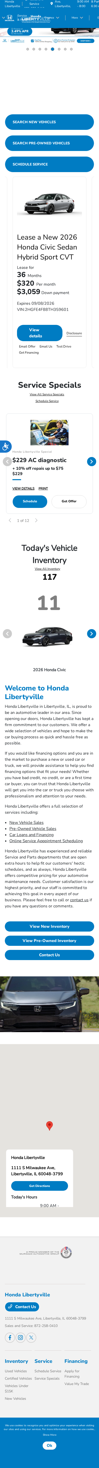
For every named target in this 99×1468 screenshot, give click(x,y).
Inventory (16, 1361)
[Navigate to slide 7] (65, 49)
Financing (76, 1361)
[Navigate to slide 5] (52, 49)
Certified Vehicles (18, 1378)
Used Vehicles (16, 1371)
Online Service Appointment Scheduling (46, 841)
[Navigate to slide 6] (59, 49)
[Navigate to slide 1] (27, 49)
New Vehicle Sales (26, 822)
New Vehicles (15, 1398)
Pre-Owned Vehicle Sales (32, 829)
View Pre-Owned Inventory (49, 941)
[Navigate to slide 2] (33, 49)
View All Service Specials (47, 394)
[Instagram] (20, 1338)
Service (43, 1361)
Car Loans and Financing (31, 835)
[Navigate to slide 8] (71, 49)
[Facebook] (10, 1338)
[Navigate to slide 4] (46, 49)
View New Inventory (50, 926)
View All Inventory (47, 569)
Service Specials (47, 1378)
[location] (52, 4)
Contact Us (49, 955)
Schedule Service (47, 401)
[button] (49, 1126)
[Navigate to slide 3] (40, 49)
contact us (79, 900)
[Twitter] (31, 1338)
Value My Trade (76, 1383)
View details (35, 333)
